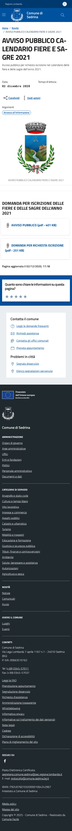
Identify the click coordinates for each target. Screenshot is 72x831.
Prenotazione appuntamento (18, 686)
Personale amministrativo (17, 471)
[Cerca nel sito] (62, 15)
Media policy (9, 804)
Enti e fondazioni (11, 460)
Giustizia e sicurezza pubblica (18, 546)
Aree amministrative (14, 448)
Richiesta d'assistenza (15, 697)
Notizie (6, 593)
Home (5, 28)
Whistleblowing (11, 708)
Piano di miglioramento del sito (20, 742)
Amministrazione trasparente (19, 703)
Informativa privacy (13, 714)
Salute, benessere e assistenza (20, 563)
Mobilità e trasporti (13, 535)
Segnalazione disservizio (16, 691)
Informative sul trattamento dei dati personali (28, 719)
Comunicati (8, 599)
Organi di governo (12, 443)
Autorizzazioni (10, 568)
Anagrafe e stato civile (15, 496)
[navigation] (4, 15)
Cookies (6, 731)
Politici (6, 465)
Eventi (6, 629)
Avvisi (5, 604)
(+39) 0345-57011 (17, 668)
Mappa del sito (10, 809)
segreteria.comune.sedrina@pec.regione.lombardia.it (32, 774)
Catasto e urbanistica (14, 523)
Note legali (8, 725)
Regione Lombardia (13, 4)
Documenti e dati (12, 476)
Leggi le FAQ (9, 680)
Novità (15, 28)
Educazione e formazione (16, 540)
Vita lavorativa (10, 507)
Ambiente (7, 557)
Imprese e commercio (14, 512)
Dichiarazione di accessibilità (18, 736)
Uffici (5, 454)
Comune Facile (10, 819)
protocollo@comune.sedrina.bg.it (30, 778)
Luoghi (6, 623)
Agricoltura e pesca (13, 574)
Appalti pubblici (11, 518)
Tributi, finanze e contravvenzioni (21, 551)
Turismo (6, 529)
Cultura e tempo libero (15, 501)
